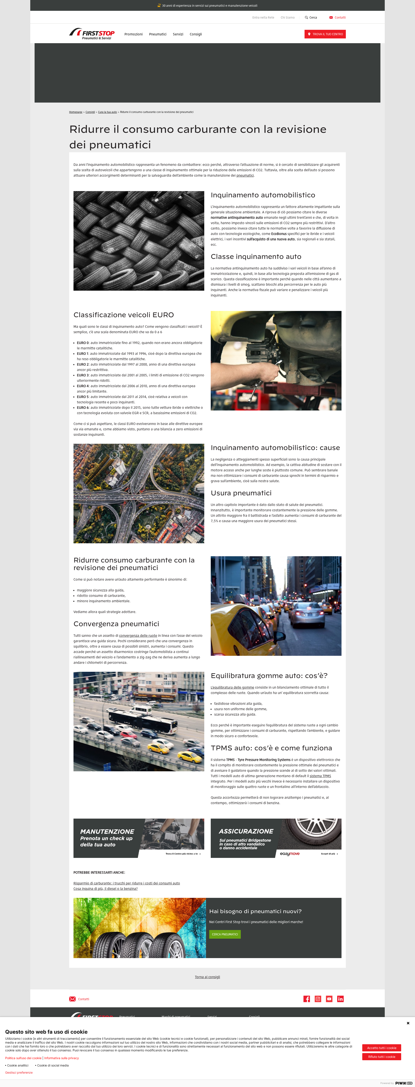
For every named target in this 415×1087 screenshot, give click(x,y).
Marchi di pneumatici (176, 1017)
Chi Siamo (288, 17)
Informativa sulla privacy (61, 1058)
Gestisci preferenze (19, 1072)
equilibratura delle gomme (233, 687)
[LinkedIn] (340, 999)
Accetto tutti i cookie (381, 1048)
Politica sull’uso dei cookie (23, 1058)
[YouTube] (329, 999)
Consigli (196, 34)
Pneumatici (157, 34)
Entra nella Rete (263, 17)
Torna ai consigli (207, 977)
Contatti (340, 17)
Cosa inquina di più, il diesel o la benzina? (105, 888)
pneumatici (245, 175)
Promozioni (133, 34)
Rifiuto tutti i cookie (381, 1056)
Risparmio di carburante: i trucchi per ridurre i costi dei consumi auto (126, 883)
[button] (325, 34)
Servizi (178, 34)
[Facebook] (306, 999)
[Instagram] (317, 999)
